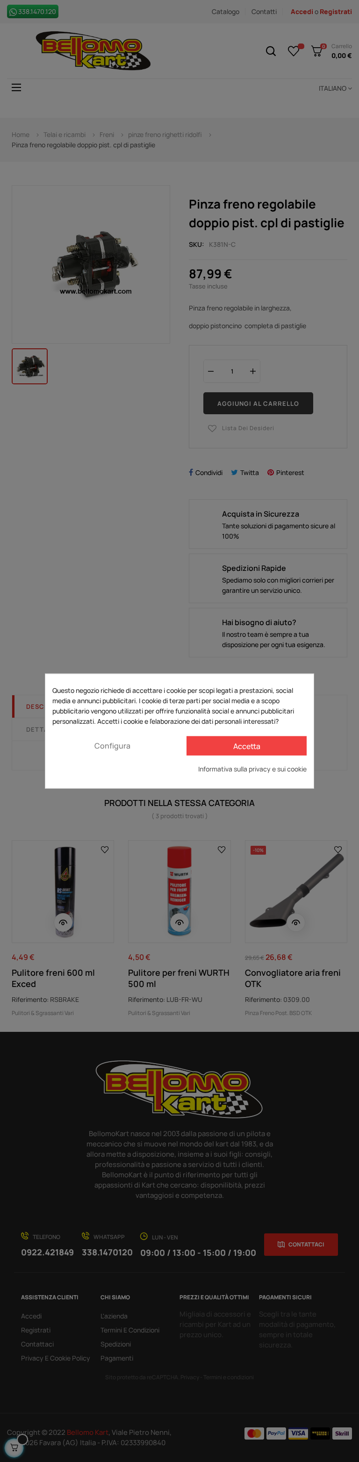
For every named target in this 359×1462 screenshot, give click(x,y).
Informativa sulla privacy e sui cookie (252, 768)
